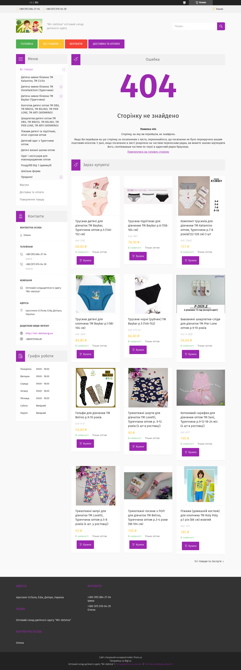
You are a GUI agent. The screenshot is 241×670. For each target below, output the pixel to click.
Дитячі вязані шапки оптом (38, 150)
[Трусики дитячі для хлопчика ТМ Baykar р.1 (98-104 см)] (95, 294)
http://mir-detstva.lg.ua (39, 333)
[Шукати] (221, 26)
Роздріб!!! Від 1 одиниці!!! (36, 165)
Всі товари (50, 44)
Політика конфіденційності (158, 664)
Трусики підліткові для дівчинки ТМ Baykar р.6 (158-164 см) (148, 225)
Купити (87, 260)
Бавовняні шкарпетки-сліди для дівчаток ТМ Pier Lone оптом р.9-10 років (200, 323)
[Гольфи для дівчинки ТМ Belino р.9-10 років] (95, 387)
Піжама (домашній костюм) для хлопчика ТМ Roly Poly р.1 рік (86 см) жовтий (200, 515)
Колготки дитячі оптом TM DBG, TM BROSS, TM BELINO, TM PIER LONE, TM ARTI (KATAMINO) (40, 109)
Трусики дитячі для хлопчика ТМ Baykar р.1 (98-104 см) (94, 323)
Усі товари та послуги (207, 561)
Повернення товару (32, 199)
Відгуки (24, 185)
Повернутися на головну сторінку (148, 152)
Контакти (76, 44)
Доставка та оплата (106, 44)
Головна (27, 44)
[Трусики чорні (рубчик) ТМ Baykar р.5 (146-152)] (148, 294)
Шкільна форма (30, 171)
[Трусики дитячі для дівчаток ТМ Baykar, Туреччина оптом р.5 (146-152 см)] (95, 196)
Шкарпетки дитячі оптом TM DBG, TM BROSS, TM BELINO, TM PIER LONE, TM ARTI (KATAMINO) (40, 122)
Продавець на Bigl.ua (120, 661)
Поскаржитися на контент (129, 664)
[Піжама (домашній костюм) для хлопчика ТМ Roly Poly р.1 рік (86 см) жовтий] (201, 485)
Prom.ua (138, 657)
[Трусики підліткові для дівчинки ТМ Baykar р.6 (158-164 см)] (148, 196)
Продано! (26, 177)
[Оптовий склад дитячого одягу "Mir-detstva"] (29, 32)
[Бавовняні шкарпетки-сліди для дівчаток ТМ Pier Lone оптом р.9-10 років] (201, 294)
